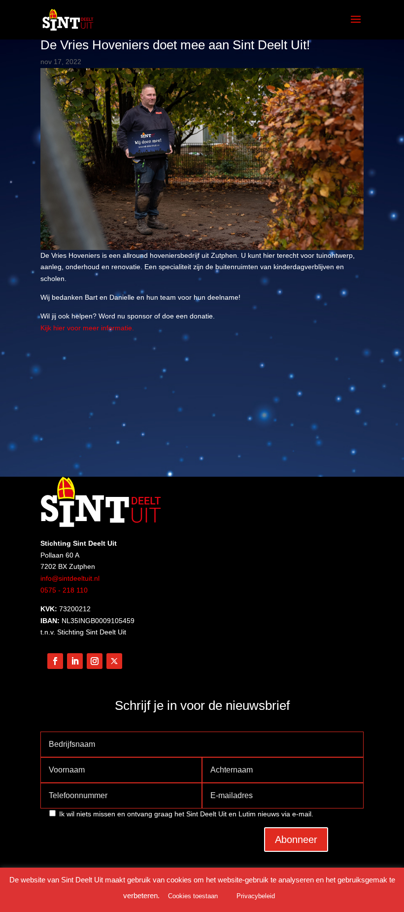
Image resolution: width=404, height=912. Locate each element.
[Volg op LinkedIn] (75, 661)
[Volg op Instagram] (94, 661)
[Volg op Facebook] (55, 661)
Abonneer (296, 839)
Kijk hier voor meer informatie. (87, 328)
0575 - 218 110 (64, 590)
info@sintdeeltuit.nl (70, 578)
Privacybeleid (255, 896)
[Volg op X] (114, 661)
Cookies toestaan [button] (193, 896)
